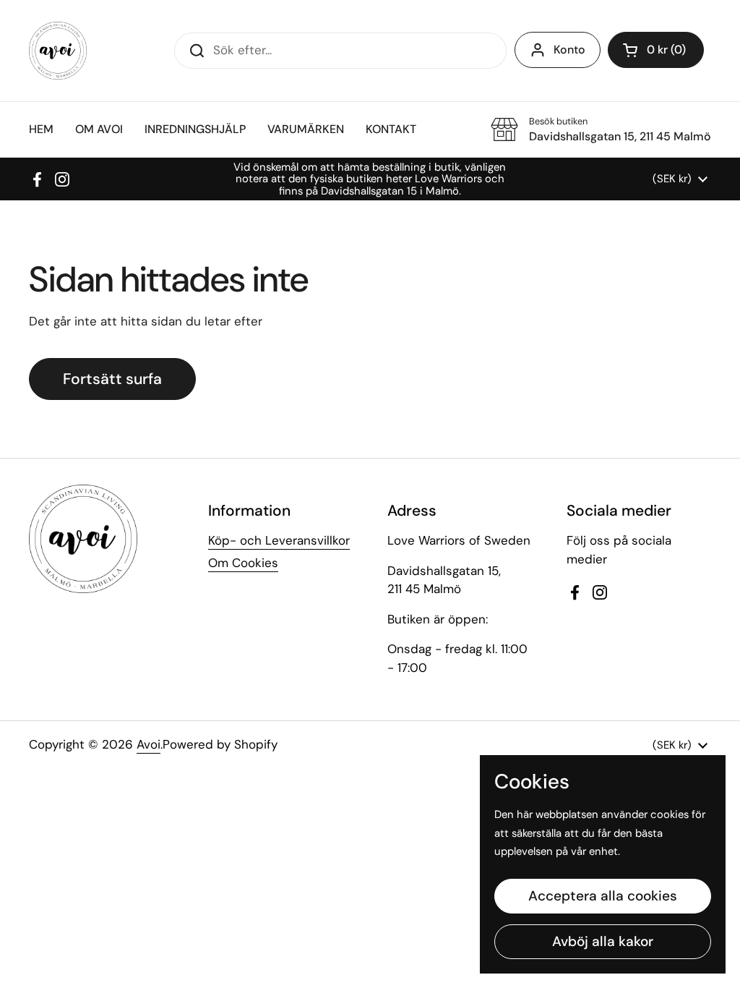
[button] (656, 50)
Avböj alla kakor (602, 941)
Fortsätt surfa (112, 379)
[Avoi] (58, 51)
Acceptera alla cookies (602, 896)
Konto (569, 49)
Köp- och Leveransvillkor (279, 540)
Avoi (148, 744)
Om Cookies (243, 563)
